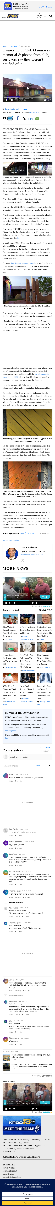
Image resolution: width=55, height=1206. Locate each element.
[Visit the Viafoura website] (47, 1076)
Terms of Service (9, 1139)
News (22, 533)
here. (19, 238)
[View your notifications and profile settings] (49, 765)
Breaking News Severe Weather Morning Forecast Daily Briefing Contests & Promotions (12, 1171)
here (7, 738)
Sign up (48, 747)
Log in (42, 747)
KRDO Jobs (8, 1142)
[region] (27, 912)
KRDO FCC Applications (34, 1145)
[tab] (11, 766)
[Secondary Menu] (6, 16)
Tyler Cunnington (11, 109)
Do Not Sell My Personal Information (18, 1148)
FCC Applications (21, 1142)
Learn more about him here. (32, 555)
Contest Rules (9, 1152)
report (48, 781)
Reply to (15, 925)
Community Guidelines (40, 1139)
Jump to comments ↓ (11, 540)
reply (11, 781)
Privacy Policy (23, 1139)
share (42, 781)
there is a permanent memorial (23, 263)
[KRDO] (13, 16)
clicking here (10, 731)
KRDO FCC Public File (12, 1145)
